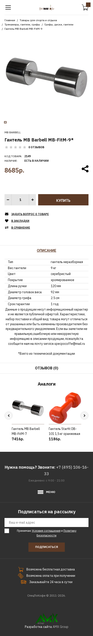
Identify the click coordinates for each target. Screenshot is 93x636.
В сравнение (20, 227)
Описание (46, 250)
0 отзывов (36, 147)
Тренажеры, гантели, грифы (22, 24)
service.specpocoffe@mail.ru (64, 344)
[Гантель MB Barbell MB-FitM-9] (46, 77)
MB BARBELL (13, 132)
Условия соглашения (46, 531)
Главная (10, 20)
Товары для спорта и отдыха (38, 20)
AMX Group (60, 627)
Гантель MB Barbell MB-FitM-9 (23, 28)
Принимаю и (46, 533)
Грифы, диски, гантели (58, 24)
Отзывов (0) (46, 368)
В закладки (20, 221)
